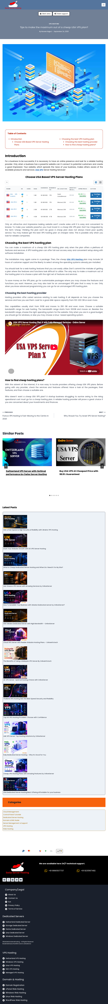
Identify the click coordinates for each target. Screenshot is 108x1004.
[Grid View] (100, 182)
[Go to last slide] (6, 466)
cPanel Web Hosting (15, 989)
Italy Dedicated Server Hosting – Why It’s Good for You (24, 755)
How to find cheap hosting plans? (80, 144)
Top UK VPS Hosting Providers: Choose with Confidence (25, 717)
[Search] (7, 182)
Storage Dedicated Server (16, 925)
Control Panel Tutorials (12, 814)
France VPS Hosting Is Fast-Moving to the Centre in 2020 (26, 415)
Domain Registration (15, 985)
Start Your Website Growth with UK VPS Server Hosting (24, 549)
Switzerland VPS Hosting (16, 958)
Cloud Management (11, 812)
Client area (45, 14)
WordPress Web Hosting (16, 1000)
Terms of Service (15, 909)
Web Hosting (8, 829)
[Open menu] (103, 4)
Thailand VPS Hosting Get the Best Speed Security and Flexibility (28, 699)
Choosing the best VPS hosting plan (78, 139)
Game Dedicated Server (16, 929)
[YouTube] (21, 880)
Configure (97, 195)
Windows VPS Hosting (14, 962)
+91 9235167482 (88, 870)
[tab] (49, 495)
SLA (9, 902)
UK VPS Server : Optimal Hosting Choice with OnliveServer (25, 680)
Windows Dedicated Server (17, 936)
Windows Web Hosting (16, 992)
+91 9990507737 (56, 870)
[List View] (96, 182)
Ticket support (62, 14)
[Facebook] (4, 880)
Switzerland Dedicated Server (18, 922)
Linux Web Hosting (14, 996)
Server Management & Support (15, 823)
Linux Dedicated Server (15, 932)
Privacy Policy (14, 905)
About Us (12, 894)
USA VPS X (14, 202)
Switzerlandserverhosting (12, 942)
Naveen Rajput (46, 32)
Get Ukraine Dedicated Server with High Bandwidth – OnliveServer (29, 623)
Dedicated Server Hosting (13, 817)
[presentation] (27, 452)
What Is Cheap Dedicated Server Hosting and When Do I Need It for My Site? (33, 567)
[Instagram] (12, 880)
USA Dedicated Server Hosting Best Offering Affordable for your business (31, 792)
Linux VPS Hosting (13, 965)
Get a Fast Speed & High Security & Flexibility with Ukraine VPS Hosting (30, 530)
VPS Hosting (54, 24)
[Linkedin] (16, 880)
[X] (8, 880)
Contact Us (13, 898)
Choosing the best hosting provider (81, 142)
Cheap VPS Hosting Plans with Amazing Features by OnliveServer (28, 773)
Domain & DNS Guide (11, 820)
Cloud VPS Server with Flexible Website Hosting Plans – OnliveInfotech (30, 642)
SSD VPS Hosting (12, 969)
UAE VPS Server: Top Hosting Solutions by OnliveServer (24, 736)
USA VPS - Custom (15, 195)
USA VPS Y (14, 209)
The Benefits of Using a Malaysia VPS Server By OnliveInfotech (27, 661)
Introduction (16, 139)
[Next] (102, 466)
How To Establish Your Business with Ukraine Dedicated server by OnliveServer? (34, 605)
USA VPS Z (14, 216)
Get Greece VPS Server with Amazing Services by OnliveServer (27, 586)
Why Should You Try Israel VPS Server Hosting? (84, 414)
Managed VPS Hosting (15, 972)
